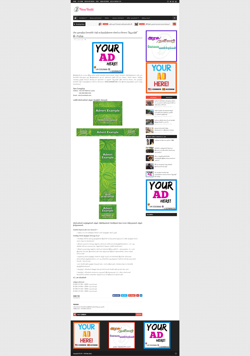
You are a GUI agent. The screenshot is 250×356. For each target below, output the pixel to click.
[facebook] (168, 1)
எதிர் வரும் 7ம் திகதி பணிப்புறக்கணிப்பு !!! (105, 24)
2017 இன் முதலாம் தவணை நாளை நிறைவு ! (142, 24)
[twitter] (171, 1)
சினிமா (107, 18)
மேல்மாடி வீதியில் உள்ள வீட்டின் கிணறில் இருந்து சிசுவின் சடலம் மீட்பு (165, 121)
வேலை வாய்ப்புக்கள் (96, 18)
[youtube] (176, 1)
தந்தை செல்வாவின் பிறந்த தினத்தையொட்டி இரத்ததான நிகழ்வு (164, 129)
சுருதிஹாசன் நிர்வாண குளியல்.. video (164, 140)
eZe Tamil (80, 1)
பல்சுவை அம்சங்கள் (118, 18)
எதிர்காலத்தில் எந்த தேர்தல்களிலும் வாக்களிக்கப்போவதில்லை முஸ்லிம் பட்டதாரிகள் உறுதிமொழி (164, 112)
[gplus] (173, 1)
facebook (138, 314)
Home (74, 1)
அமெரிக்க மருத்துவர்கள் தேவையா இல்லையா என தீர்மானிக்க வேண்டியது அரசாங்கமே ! (165, 150)
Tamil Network (104, 1)
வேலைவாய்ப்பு (169, 97)
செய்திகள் (82, 18)
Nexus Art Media (89, 1)
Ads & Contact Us (115, 1)
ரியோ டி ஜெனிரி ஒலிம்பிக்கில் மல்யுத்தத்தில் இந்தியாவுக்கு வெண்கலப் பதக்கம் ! (165, 158)
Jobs (97, 1)
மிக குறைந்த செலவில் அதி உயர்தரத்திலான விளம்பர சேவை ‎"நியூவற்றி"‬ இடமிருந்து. (166, 174)
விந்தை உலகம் (146, 18)
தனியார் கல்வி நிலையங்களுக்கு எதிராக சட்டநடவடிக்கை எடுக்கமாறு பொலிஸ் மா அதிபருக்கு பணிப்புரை (165, 103)
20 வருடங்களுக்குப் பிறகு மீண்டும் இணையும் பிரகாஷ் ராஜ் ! (163, 165)
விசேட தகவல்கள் (132, 18)
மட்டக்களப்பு (153, 97)
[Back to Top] (176, 353)
